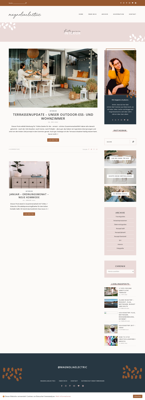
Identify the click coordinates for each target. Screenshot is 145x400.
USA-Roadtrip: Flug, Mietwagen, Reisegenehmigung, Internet (127, 316)
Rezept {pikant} (120, 232)
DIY (120, 240)
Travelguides (120, 216)
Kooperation (118, 14)
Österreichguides (120, 224)
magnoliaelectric (25, 14)
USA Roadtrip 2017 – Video (127, 327)
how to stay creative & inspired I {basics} (127, 339)
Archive (105, 14)
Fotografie (120, 248)
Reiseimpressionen (120, 220)
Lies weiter (53, 140)
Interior (53, 111)
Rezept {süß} (120, 228)
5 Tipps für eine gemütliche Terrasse (125, 290)
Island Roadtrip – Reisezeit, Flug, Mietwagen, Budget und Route (127, 303)
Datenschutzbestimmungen (92, 381)
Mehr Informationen (63, 396)
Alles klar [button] (137, 396)
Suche (11, 3)
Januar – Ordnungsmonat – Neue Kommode (29, 196)
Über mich (92, 14)
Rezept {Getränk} (120, 236)
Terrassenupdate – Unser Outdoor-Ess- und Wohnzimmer (53, 116)
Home (81, 14)
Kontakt (132, 14)
